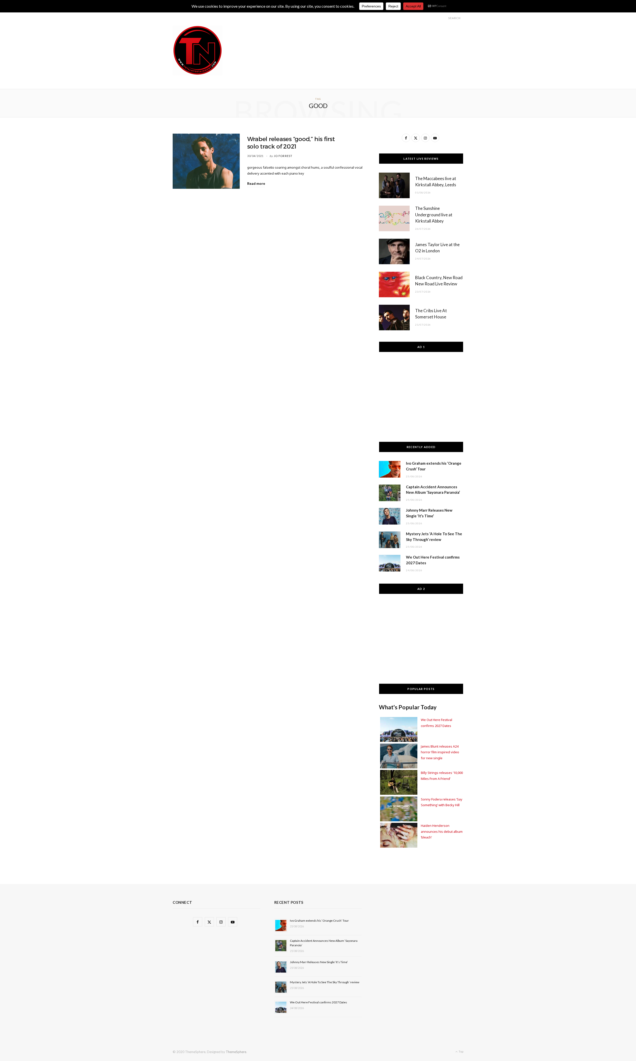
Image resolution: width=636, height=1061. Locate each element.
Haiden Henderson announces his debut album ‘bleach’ (442, 831)
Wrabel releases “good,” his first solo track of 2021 (291, 142)
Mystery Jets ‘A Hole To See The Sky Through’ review (324, 982)
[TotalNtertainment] (197, 50)
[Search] (444, 18)
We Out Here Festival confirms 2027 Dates (318, 1002)
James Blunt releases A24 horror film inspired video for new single (440, 752)
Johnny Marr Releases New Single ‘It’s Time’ (319, 962)
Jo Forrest (283, 155)
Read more (256, 183)
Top (460, 1051)
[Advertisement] (372, 37)
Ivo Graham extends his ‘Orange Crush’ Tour (319, 920)
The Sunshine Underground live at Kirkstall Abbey (433, 215)
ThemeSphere (236, 1052)
